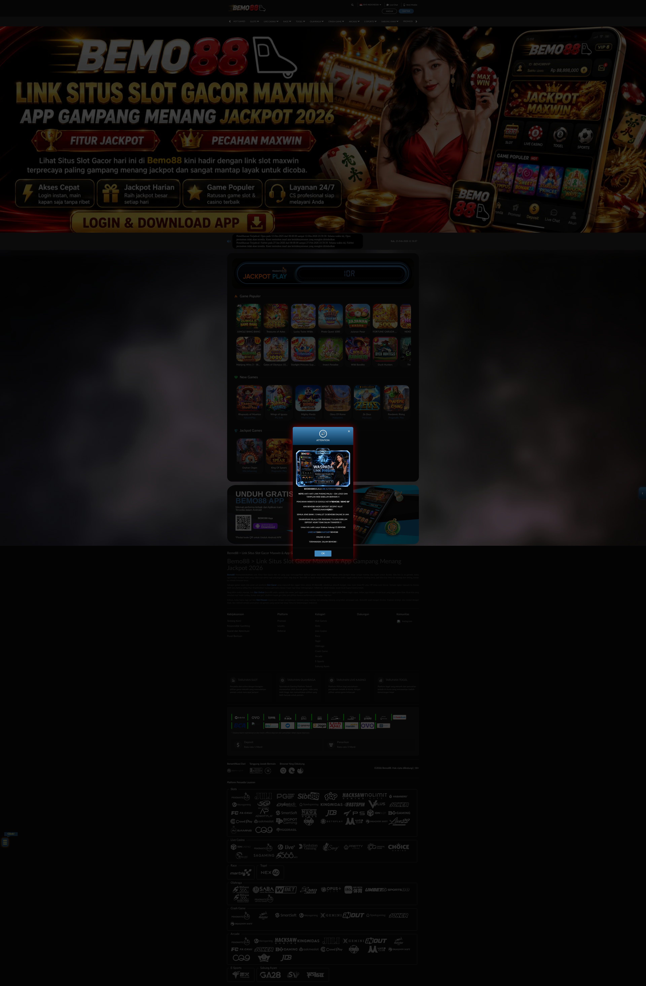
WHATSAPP (325, 532)
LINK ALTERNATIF (328, 489)
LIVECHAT (312, 532)
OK (323, 553)
